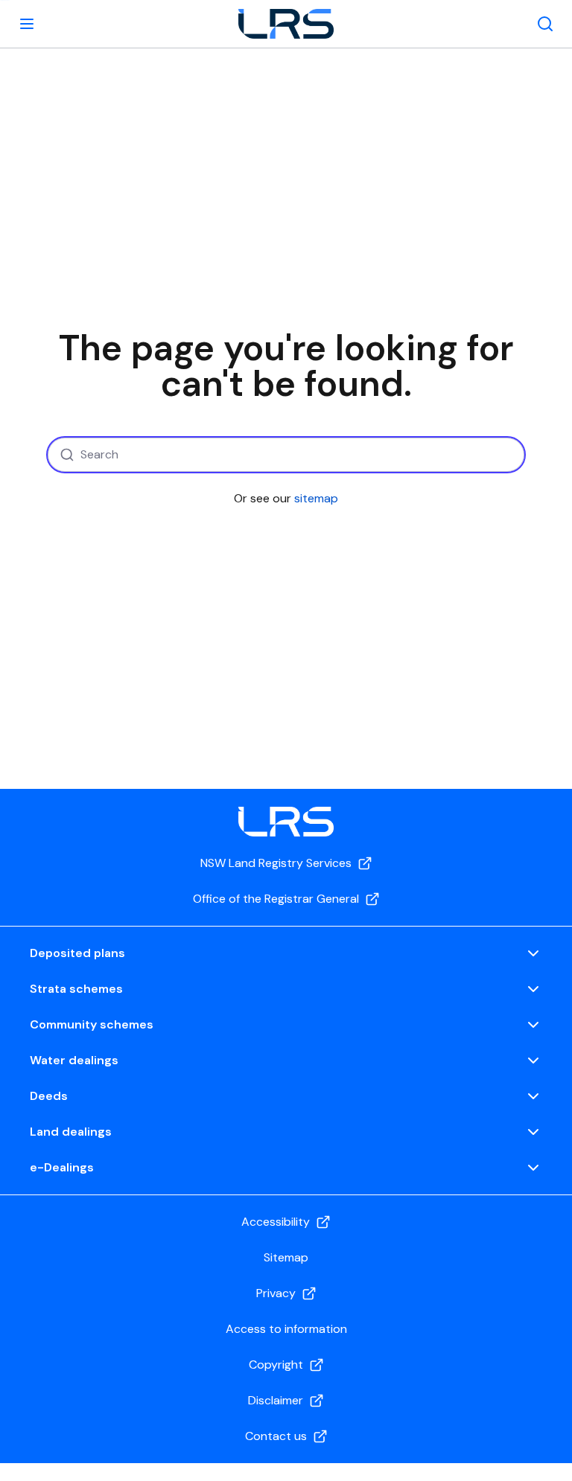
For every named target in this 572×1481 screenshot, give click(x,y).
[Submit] (65, 455)
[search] (545, 24)
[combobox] (286, 455)
